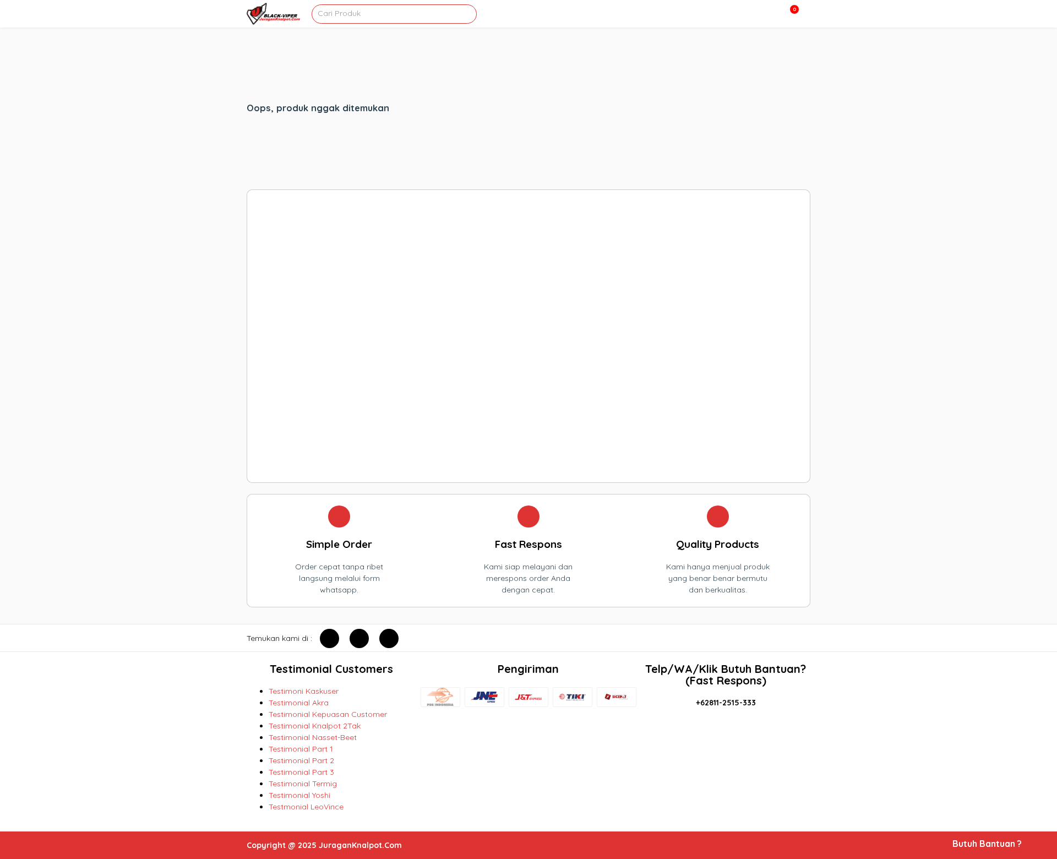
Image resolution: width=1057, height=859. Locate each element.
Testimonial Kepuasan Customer (328, 714)
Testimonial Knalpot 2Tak (315, 726)
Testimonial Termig (303, 784)
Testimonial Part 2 (301, 760)
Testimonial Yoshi (299, 795)
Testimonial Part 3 (301, 772)
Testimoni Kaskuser (304, 691)
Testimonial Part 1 (301, 749)
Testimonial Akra (299, 703)
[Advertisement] (528, 336)
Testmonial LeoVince (306, 807)
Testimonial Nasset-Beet (313, 737)
